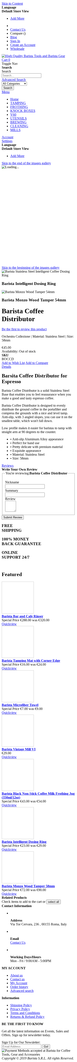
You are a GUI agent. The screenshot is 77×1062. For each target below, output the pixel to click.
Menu (6, 92)
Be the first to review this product (24, 329)
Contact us (17, 979)
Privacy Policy (20, 1009)
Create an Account (22, 45)
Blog (13, 37)
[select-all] (53, 902)
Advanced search (22, 991)
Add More (17, 18)
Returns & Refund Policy (27, 1017)
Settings (7, 141)
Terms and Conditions (25, 1013)
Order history (19, 987)
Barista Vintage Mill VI (19, 749)
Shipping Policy (21, 1005)
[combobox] (21, 75)
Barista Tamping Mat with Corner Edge (31, 660)
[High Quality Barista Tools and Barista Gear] (33, 56)
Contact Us (17, 29)
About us (16, 975)
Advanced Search (14, 79)
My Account (18, 983)
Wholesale (17, 49)
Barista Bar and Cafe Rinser (22, 616)
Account (7, 137)
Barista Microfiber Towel (20, 705)
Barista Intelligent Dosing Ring (24, 842)
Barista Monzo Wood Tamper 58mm (28, 886)
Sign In (15, 41)
